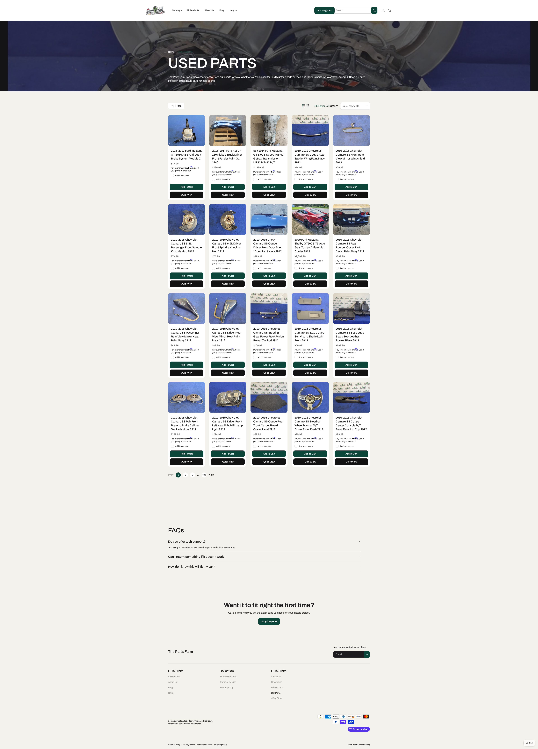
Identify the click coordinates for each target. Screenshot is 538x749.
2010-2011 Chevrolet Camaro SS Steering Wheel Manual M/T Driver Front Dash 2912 (308, 423)
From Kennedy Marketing (359, 745)
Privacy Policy (189, 745)
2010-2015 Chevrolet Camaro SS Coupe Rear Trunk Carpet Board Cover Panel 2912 (268, 423)
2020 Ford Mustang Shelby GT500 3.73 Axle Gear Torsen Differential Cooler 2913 (309, 245)
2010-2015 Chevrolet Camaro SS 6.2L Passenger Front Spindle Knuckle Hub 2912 (186, 245)
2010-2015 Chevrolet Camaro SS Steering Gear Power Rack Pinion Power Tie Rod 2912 (268, 334)
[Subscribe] (367, 654)
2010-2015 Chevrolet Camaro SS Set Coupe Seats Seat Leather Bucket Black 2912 (350, 334)
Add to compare (182, 175)
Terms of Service (204, 745)
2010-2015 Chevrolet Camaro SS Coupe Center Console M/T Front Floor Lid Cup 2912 (351, 423)
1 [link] (178, 475)
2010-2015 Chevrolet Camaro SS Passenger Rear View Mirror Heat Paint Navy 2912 (185, 334)
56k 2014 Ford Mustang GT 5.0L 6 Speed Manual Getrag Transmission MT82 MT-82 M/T (268, 156)
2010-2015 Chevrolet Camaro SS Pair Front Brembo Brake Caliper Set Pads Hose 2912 (185, 423)
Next (211, 474)
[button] (176, 10)
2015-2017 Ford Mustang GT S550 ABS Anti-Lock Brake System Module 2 (186, 154)
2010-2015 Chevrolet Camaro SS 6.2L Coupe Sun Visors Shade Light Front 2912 (309, 334)
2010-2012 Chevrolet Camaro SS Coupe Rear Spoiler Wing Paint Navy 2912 (309, 156)
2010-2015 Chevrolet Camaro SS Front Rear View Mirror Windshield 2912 (350, 156)
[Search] (374, 10)
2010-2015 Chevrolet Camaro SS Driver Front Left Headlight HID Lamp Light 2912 (227, 423)
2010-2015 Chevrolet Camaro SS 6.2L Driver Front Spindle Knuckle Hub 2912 (226, 245)
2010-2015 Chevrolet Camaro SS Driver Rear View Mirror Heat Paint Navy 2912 (226, 334)
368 (204, 475)
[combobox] (354, 10)
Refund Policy (174, 745)
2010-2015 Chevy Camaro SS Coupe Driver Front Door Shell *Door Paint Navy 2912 (267, 245)
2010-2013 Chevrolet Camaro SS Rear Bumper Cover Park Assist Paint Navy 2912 (350, 245)
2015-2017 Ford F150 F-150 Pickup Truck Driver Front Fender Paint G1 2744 (227, 156)
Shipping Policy (220, 745)
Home (171, 52)
